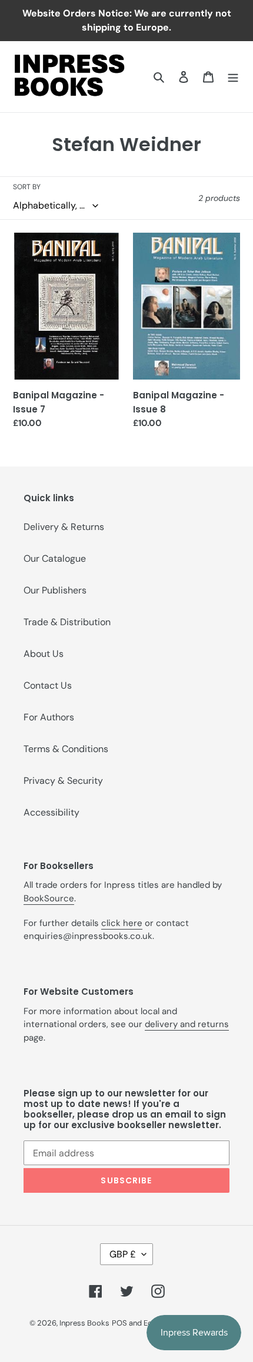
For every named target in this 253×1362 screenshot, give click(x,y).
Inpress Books (84, 1323)
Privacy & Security (63, 780)
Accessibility (51, 812)
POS (119, 1323)
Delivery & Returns (64, 527)
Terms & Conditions (66, 749)
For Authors (49, 717)
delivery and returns (187, 1024)
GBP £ (122, 1254)
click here (121, 923)
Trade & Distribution (67, 622)
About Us (44, 654)
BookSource (49, 898)
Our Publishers (55, 590)
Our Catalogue (55, 558)
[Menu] (233, 76)
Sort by (27, 187)
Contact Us (48, 685)
